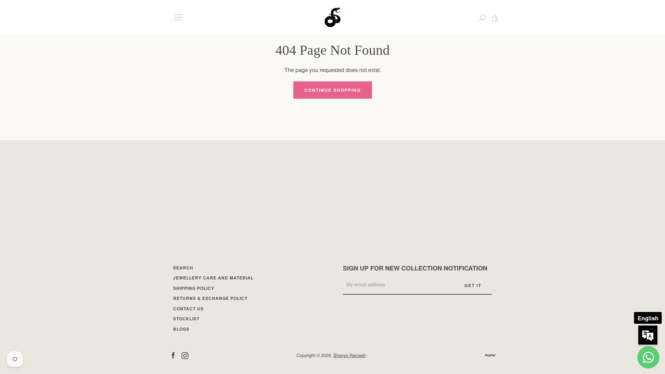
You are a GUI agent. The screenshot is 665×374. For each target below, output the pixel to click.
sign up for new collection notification (415, 268)
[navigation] (178, 17)
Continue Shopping (332, 90)
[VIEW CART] (494, 17)
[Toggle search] (482, 17)
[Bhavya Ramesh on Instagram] (184, 355)
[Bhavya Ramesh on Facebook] (173, 355)
